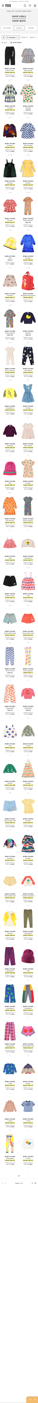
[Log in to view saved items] (30, 5)
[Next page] (32, 1183)
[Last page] (34, 1183)
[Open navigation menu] (3, 5)
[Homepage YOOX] (8, 5)
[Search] (25, 5)
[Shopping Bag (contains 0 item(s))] (35, 5)
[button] (19, 1175)
